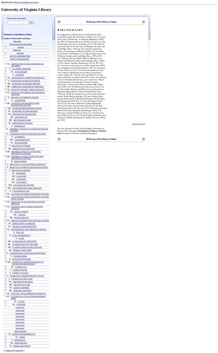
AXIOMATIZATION (22, 140)
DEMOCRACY (20, 340)
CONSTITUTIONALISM (21, 259)
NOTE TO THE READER (19, 59)
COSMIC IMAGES (20, 270)
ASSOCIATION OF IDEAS (22, 123)
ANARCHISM (19, 101)
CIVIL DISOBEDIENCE (21, 236)
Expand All (19, 351)
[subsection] (20, 308)
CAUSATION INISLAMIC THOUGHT (27, 188)
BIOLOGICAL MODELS (21, 170)
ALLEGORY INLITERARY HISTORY (26, 84)
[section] (21, 47)
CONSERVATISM (20, 256)
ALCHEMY (19, 75)
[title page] (17, 41)
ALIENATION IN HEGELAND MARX (25, 81)
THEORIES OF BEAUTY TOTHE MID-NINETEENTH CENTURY (26, 153)
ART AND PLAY (21, 117)
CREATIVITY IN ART (21, 285)
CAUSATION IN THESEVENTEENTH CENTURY (30, 194)
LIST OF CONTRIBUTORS (20, 56)
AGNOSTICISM (21, 72)
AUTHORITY (20, 137)
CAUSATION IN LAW (20, 191)
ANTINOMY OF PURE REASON (25, 111)
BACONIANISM (21, 143)
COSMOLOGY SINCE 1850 (21, 279)
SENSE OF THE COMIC (22, 250)
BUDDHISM (21, 173)
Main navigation (32, 2)
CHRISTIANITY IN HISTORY (23, 224)
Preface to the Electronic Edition (21, 44)
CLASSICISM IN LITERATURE (24, 241)
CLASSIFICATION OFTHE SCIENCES (27, 247)
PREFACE (17, 50)
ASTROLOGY (19, 126)
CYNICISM (20, 305)
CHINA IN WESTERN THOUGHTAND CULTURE (30, 221)
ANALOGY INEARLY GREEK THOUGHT (27, 90)
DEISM (22, 337)
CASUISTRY (21, 176)
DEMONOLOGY (21, 343)
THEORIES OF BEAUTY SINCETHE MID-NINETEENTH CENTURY (27, 158)
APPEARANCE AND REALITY (24, 114)
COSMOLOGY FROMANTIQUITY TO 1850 (27, 276)
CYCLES (21, 302)
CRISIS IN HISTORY (21, 288)
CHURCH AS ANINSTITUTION (24, 227)
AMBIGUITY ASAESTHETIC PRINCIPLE (27, 87)
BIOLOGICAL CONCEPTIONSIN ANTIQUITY (28, 165)
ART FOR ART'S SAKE (22, 120)
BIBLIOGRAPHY (20, 331)
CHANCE (22, 215)
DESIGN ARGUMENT (21, 346)
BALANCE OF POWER (21, 146)
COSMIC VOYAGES (20, 273)
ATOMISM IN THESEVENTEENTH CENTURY (28, 134)
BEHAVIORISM (20, 162)
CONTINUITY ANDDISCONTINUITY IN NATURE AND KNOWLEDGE (28, 263)
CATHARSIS (21, 179)
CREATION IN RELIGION (23, 282)
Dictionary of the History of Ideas (18, 34)
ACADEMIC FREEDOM (21, 69)
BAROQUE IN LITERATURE (23, 149)
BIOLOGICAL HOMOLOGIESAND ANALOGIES (29, 167)
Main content (20, 2)
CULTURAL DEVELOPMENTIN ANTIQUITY (28, 294)
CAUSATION (21, 182)
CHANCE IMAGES (21, 218)
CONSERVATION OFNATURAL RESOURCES (27, 253)
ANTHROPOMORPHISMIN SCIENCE (27, 108)
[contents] (20, 53)
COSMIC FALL (21, 267)
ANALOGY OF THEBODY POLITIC (25, 98)
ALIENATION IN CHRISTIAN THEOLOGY (28, 78)
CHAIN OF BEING (21, 212)
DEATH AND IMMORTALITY (23, 334)
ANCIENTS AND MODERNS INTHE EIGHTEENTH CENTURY (25, 104)
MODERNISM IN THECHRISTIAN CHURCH (28, 230)
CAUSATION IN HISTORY (23, 185)
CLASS (21, 238)
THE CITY (20, 233)
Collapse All (9, 351)
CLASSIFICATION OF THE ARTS (25, 244)
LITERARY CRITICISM (22, 291)
